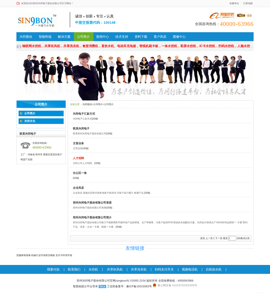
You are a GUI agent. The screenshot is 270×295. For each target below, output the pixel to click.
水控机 (93, 269)
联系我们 (74, 269)
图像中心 (179, 36)
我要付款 (53, 269)
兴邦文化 (29, 121)
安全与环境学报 (64, 255)
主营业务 (78, 143)
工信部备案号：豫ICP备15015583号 (129, 286)
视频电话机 (190, 269)
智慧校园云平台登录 (85, 286)
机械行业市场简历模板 (43, 255)
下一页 (218, 238)
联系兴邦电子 (81, 128)
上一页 (209, 238)
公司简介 (83, 36)
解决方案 (64, 36)
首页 (202, 238)
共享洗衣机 (139, 269)
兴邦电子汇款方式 (84, 113)
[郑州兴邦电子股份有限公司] (38, 19)
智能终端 (45, 36)
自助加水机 (214, 269)
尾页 (225, 238)
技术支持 (121, 36)
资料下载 (141, 36)
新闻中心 (102, 36)
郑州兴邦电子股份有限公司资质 (92, 202)
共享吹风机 (115, 269)
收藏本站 (234, 3)
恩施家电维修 (23, 255)
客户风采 (160, 36)
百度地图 (248, 3)
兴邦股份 (26, 36)
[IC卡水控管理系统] (135, 75)
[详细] (95, 118)
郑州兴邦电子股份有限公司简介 (92, 217)
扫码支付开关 (164, 269)
